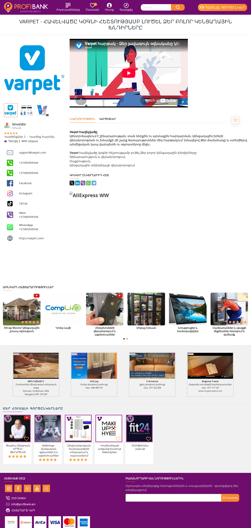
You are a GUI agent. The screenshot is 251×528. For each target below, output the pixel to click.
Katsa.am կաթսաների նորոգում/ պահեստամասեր (21, 331)
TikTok (23, 203)
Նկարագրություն (82, 119)
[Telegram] (94, 183)
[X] (72, 183)
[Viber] (83, 183)
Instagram (25, 193)
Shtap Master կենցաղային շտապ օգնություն (105, 329)
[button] (124, 339)
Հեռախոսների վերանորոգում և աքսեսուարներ (187, 331)
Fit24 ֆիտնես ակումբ (140, 447)
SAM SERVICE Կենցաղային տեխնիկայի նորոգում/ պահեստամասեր (63, 331)
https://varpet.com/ (31, 238)
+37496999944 (28, 173)
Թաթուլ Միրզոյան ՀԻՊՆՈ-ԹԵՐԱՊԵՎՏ (18, 449)
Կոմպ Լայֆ (146, 328)
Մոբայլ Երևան (229, 328)
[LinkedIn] (77, 183)
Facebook (25, 183)
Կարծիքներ (107, 119)
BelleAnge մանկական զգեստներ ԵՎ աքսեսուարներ (48, 450)
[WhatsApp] (88, 183)
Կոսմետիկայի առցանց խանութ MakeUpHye (109, 449)
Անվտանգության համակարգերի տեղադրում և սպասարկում (79, 450)
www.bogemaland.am (210, 390)
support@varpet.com (32, 152)
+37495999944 (28, 163)
